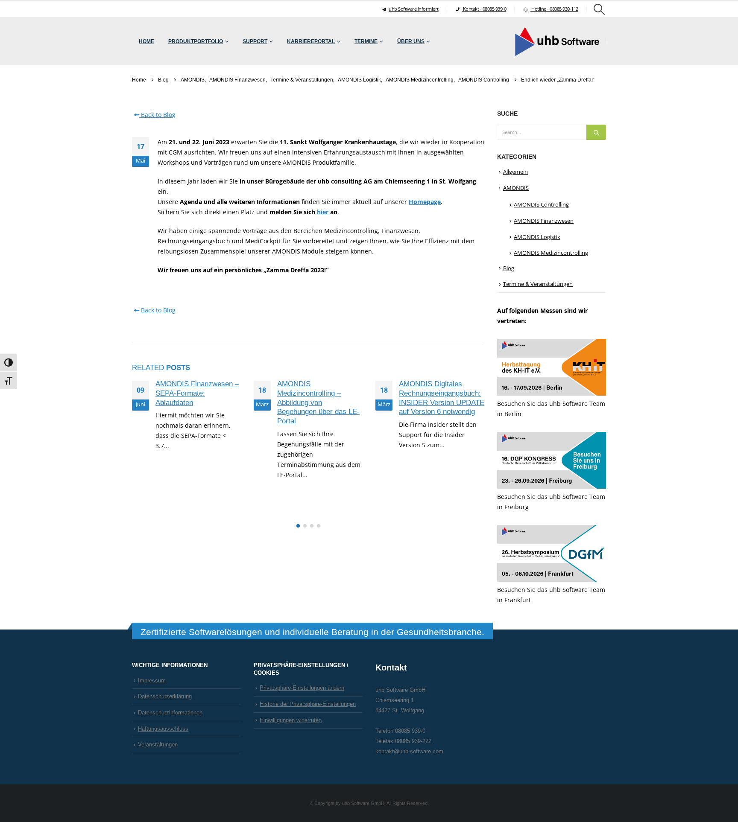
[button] (599, 9)
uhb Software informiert (414, 9)
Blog (508, 268)
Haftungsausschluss (163, 729)
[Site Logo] (557, 41)
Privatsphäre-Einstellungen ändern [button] (302, 688)
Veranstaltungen (158, 745)
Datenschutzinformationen (170, 713)
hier (323, 212)
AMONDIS (516, 188)
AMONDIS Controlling (541, 204)
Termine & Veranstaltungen (538, 284)
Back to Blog (157, 115)
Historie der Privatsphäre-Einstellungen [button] (308, 704)
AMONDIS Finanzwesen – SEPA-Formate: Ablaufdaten (197, 393)
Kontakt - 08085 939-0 (484, 9)
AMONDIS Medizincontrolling (551, 253)
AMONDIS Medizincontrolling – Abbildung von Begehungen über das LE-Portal (318, 402)
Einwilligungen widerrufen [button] (291, 720)
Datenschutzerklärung (165, 697)
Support (255, 41)
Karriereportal (311, 41)
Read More (177, 472)
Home (146, 41)
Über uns (411, 41)
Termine (366, 41)
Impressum (152, 681)
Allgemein (515, 171)
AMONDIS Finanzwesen (544, 220)
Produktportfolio (195, 41)
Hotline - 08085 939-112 (554, 9)
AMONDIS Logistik (537, 237)
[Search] (596, 132)
